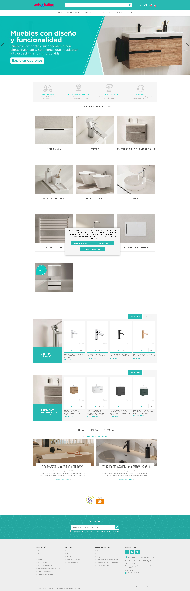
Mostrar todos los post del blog (96, 436)
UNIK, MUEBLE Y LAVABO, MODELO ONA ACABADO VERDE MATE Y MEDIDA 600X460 (143, 412)
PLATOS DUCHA (54, 149)
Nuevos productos (103, 565)
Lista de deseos (72, 562)
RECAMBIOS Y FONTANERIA (136, 248)
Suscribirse (117, 527)
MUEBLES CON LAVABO (47, 389)
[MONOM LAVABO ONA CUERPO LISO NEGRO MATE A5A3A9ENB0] (121, 334)
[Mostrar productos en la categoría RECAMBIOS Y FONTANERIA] (136, 228)
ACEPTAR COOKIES (81, 243)
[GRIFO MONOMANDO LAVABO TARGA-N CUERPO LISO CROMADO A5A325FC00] (74, 334)
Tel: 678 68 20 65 (133, 573)
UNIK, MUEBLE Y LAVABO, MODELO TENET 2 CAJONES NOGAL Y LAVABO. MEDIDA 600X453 (73, 412)
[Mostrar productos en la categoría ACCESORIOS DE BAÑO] (54, 179)
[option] (95, 45)
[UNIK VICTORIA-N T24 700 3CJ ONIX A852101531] (121, 390)
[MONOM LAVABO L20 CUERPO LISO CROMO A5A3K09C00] (97, 334)
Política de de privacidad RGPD (48, 565)
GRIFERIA (95, 149)
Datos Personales (73, 551)
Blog (98, 557)
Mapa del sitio (42, 551)
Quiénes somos (43, 554)
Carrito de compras (154, 5)
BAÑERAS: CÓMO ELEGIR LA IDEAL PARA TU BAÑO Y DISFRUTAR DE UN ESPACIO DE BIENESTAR (63, 466)
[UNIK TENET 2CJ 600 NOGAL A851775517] (74, 390)
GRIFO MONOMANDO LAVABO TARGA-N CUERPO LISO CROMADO (73, 356)
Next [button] (187, 46)
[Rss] (137, 552)
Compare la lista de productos (107, 562)
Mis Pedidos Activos (73, 557)
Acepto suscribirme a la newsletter (96, 531)
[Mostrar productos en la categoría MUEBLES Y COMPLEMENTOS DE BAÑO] (136, 130)
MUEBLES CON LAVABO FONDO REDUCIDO (47, 393)
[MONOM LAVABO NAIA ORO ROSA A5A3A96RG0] (144, 334)
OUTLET (54, 297)
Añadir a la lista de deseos (81, 350)
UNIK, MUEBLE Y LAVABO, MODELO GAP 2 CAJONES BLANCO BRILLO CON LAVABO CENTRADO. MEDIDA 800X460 (96, 412)
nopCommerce (149, 587)
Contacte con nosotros (45, 574)
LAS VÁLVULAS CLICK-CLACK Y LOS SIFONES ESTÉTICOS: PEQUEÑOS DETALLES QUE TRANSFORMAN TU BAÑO (126, 466)
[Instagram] (132, 552)
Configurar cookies (92, 249)
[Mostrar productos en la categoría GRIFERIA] (95, 130)
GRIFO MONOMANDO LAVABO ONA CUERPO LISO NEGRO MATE (120, 355)
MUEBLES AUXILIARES (47, 401)
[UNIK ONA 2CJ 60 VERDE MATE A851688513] (144, 390)
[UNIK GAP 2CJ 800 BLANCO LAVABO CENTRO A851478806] (97, 390)
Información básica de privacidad (49, 568)
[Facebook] (127, 552)
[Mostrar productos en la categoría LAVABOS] (136, 179)
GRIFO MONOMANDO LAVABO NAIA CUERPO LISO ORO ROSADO (144, 355)
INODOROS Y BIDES (95, 198)
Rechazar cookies (103, 243)
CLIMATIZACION (54, 248)
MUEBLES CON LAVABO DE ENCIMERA (47, 397)
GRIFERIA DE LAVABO (47, 355)
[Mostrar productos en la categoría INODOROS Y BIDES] (95, 179)
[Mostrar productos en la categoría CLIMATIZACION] (54, 228)
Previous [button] (2, 46)
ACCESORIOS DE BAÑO (54, 198)
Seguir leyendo (62, 479)
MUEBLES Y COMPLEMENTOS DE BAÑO (136, 149)
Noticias (99, 554)
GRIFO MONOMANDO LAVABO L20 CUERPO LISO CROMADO (96, 355)
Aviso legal (41, 559)
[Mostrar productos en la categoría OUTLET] (54, 277)
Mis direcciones (72, 554)
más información (99, 236)
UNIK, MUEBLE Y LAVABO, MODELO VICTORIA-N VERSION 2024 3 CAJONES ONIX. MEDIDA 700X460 (120, 412)
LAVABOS (136, 198)
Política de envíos (43, 557)
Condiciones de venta (45, 571)
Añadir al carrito (71, 350)
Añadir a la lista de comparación (76, 350)
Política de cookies (44, 562)
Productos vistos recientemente (108, 559)
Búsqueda (130, 5)
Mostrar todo (47, 404)
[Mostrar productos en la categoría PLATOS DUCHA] (54, 130)
